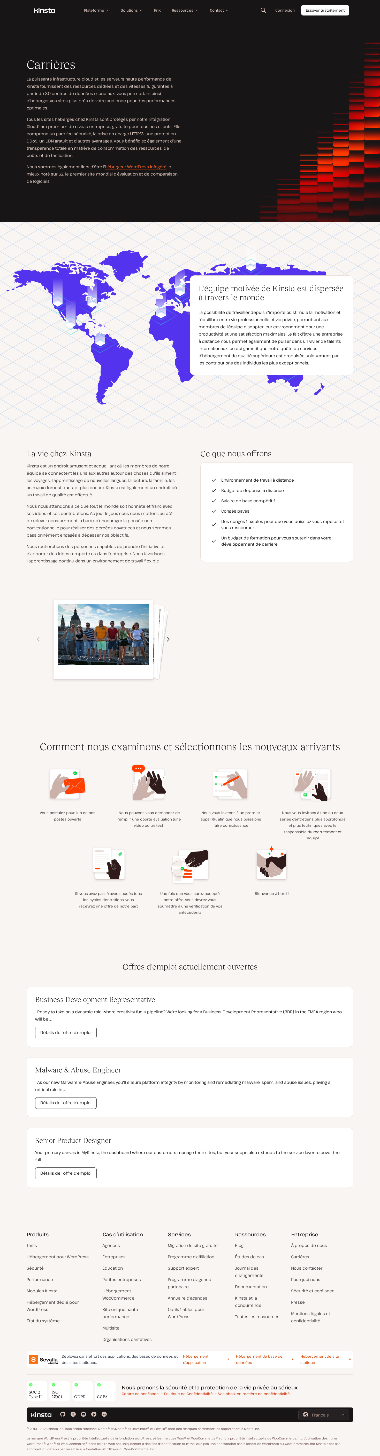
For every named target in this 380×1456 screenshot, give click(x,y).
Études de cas (249, 1257)
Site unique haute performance (120, 1313)
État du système (43, 1321)
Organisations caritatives (127, 1339)
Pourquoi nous (305, 1279)
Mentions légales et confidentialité (310, 1317)
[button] (168, 639)
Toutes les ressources (257, 1316)
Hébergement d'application (195, 1359)
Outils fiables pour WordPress (186, 1313)
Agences (111, 1245)
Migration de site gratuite (193, 1245)
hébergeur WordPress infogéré (135, 167)
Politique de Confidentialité (188, 1393)
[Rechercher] (263, 10)
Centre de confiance (140, 1393)
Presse (298, 1302)
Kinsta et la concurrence (248, 1301)
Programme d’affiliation (191, 1257)
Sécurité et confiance (313, 1291)
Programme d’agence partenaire (189, 1283)
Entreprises (114, 1257)
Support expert (183, 1268)
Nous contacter (306, 1268)
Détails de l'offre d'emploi (66, 1032)
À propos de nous (309, 1245)
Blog (239, 1245)
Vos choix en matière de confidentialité (254, 1393)
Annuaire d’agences (187, 1298)
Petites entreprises (121, 1279)
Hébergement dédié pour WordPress (53, 1305)
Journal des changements (249, 1271)
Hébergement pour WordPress (58, 1257)
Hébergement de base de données (259, 1359)
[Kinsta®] (44, 10)
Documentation (251, 1287)
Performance (40, 1279)
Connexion (285, 10)
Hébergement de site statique (319, 1359)
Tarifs (32, 1245)
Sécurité (35, 1268)
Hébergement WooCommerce (118, 1294)
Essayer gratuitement (325, 10)
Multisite (110, 1328)
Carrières (300, 1257)
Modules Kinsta (42, 1291)
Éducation (112, 1268)
